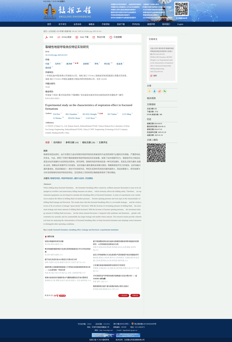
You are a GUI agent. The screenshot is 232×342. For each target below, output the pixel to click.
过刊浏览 (52, 31)
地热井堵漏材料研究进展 (54, 241)
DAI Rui (56, 114)
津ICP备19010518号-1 (121, 324)
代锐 (47, 64)
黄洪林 (69, 64)
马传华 (58, 64)
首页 (49, 24)
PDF (51, 37)
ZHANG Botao (74, 118)
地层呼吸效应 (67, 178)
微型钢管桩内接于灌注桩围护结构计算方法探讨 (111, 286)
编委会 (91, 24)
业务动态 (77, 24)
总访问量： (102, 324)
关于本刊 (62, 24)
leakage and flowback (90, 230)
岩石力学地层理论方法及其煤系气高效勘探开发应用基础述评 (116, 255)
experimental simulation (109, 230)
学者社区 (135, 295)
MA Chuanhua (71, 114)
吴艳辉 (86, 64)
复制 (155, 76)
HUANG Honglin (90, 114)
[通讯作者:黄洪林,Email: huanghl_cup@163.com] (75, 63)
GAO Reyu (90, 118)
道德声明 (151, 24)
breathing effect (75, 230)
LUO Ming (126, 114)
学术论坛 (136, 24)
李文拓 (107, 64)
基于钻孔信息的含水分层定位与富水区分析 (61, 259)
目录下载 (121, 24)
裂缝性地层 (55, 178)
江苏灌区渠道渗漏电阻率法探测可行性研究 (109, 265)
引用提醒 (118, 37)
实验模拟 (89, 178)
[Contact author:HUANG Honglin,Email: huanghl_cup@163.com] (100, 113)
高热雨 (48, 68)
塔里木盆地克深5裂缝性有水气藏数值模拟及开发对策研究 (66, 277)
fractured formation (60, 230)
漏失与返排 (79, 178)
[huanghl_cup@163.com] (77, 63)
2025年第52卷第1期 (64, 31)
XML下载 (84, 37)
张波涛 (119, 64)
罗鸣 (96, 64)
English (180, 24)
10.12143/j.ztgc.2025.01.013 (56, 55)
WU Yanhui (112, 114)
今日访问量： (84, 324)
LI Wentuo (57, 118)
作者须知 (106, 24)
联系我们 (166, 24)
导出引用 (101, 37)
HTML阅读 (66, 37)
